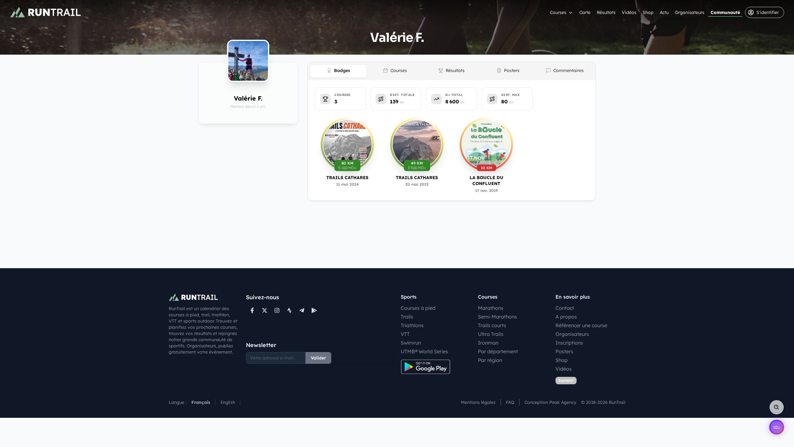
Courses (558, 12)
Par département (498, 351)
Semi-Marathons (497, 317)
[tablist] (452, 71)
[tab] (338, 71)
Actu (664, 12)
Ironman (488, 343)
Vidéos (629, 12)
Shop (648, 12)
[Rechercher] (776, 407)
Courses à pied (418, 308)
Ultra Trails (490, 334)
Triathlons (412, 325)
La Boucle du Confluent (486, 180)
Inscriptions (569, 343)
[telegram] (302, 310)
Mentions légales (478, 402)
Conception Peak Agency (550, 402)
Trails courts (492, 325)
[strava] (289, 310)
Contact (564, 308)
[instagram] (277, 310)
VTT (405, 334)
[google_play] (314, 310)
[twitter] (264, 310)
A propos (566, 317)
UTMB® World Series (424, 351)
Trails (407, 317)
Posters (564, 351)
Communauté (725, 12)
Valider (318, 358)
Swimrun (411, 343)
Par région (490, 360)
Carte (585, 12)
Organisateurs (689, 12)
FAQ (510, 402)
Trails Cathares (347, 177)
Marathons (490, 308)
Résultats (606, 12)
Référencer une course (581, 325)
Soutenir (566, 380)
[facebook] (252, 310)
